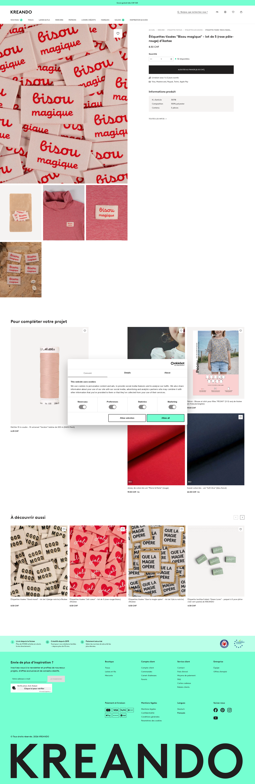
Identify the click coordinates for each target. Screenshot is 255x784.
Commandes (146, 672)
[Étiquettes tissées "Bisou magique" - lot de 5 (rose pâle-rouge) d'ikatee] (20, 213)
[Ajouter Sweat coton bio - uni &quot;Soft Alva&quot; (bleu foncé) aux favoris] (241, 417)
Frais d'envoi (182, 672)
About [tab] (167, 372)
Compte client (147, 668)
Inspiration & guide (139, 20)
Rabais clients (183, 687)
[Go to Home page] (21, 12)
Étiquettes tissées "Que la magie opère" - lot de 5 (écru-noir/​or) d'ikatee (156, 600)
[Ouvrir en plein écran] (64, 104)
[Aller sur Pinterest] (222, 710)
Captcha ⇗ (45, 691)
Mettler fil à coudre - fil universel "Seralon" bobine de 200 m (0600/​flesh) (43, 427)
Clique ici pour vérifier (34, 688)
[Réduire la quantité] (151, 59)
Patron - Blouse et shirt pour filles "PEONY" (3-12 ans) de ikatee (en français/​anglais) (214, 402)
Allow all (166, 418)
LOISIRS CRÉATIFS (88, 20)
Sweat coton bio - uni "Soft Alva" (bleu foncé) (207, 488)
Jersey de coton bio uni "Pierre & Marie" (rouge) (148, 488)
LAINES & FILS (44, 20)
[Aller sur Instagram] (229, 710)
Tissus (107, 668)
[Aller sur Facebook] (216, 710)
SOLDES (118, 20)
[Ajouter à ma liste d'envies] (118, 33)
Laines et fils (110, 672)
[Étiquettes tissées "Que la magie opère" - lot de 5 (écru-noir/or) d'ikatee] (157, 561)
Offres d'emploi (220, 672)
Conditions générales (150, 717)
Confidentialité (147, 713)
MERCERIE (59, 20)
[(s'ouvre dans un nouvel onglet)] (224, 644)
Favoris (144, 679)
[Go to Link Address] (127, 2)
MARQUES (105, 20)
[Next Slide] (242, 517)
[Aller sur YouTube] (216, 718)
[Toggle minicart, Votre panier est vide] (241, 12)
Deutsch (181, 709)
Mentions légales (148, 709)
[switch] (112, 407)
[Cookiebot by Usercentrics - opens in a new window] (172, 364)
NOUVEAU (15, 20)
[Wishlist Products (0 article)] (233, 12)
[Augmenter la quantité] (171, 59)
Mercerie (109, 675)
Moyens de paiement (186, 675)
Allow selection (127, 418)
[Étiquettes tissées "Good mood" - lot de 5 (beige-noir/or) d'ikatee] (39, 561)
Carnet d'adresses (148, 675)
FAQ (179, 679)
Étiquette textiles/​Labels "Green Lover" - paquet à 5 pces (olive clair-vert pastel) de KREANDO (215, 600)
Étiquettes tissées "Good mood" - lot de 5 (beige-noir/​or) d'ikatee (39, 599)
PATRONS (72, 20)
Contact (181, 668)
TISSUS (31, 20)
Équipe (216, 668)
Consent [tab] (88, 373)
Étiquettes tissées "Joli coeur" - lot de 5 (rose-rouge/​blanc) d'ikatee (95, 600)
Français (181, 713)
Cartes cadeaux (184, 683)
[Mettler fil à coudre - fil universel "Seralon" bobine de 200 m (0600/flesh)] (50, 375)
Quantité (153, 54)
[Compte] (225, 12)
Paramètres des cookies (151, 721)
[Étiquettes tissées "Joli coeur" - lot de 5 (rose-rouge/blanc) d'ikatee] (98, 561)
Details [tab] (127, 372)
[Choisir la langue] (217, 12)
